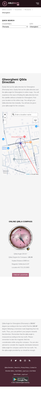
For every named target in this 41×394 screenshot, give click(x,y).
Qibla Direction (9, 367)
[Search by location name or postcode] (13, 114)
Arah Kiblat (18, 371)
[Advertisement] (20, 52)
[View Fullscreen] (5, 122)
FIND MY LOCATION (21, 275)
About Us (17, 367)
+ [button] (5, 114)
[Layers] (35, 120)
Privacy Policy (25, 367)
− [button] (5, 117)
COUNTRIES (6, 24)
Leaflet (28, 174)
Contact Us (33, 367)
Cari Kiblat (33, 371)
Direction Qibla (9, 371)
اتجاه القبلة (25, 371)
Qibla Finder (17, 374)
